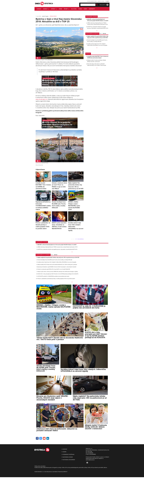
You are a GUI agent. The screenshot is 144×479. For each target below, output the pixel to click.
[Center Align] (96, 5)
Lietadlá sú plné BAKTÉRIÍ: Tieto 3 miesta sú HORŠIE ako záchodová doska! (97, 57)
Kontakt (65, 449)
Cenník (64, 451)
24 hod (104, 33)
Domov (39, 9)
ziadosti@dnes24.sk (90, 459)
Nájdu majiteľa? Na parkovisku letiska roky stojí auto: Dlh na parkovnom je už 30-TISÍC (97, 37)
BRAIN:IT (65, 471)
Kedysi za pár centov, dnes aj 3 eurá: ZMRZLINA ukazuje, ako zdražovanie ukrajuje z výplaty (57, 271)
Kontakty (92, 9)
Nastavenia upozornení (69, 459)
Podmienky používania (68, 454)
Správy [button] (53, 9)
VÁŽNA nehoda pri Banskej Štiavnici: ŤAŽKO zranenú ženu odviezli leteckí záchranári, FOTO (97, 23)
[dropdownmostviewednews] (96, 31)
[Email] (44, 438)
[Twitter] (40, 438)
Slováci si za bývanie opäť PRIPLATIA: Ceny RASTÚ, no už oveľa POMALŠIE (53, 269)
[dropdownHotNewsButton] (96, 68)
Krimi (60, 9)
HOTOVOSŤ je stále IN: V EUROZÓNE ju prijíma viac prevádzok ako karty (53, 276)
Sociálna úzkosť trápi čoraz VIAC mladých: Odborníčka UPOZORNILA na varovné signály (97, 44)
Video (80, 9)
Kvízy (85, 9)
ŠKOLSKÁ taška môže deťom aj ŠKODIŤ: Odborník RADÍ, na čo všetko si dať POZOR (96, 64)
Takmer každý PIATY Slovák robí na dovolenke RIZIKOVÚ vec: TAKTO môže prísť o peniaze (57, 264)
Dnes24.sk (50, 59)
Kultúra (73, 9)
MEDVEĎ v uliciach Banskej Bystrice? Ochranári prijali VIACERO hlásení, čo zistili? (97, 20)
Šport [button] (66, 9)
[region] (54, 3)
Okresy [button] (45, 9)
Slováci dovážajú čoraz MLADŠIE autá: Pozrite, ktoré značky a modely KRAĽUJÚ (97, 40)
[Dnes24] (48, 3)
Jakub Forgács (45, 16)
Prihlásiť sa (103, 4)
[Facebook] (37, 438)
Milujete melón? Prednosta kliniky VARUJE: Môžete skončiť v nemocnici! (96, 60)
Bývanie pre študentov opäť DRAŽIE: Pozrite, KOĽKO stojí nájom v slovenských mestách (56, 266)
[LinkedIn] (47, 438)
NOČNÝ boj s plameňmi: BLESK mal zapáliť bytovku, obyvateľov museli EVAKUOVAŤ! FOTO (97, 27)
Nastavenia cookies (68, 457)
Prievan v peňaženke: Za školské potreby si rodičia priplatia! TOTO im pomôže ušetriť (56, 278)
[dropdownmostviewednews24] (96, 48)
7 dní (100, 33)
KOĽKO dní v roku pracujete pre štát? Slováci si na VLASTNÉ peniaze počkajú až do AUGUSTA (57, 273)
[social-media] (87, 462)
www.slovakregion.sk (41, 99)
